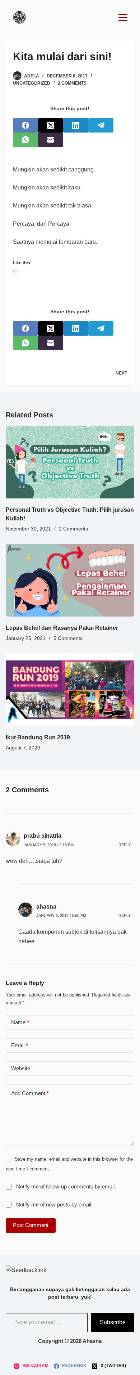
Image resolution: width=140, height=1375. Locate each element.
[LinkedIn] (75, 125)
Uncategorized (31, 83)
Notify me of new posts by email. (54, 1204)
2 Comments (72, 83)
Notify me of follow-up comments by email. (66, 1186)
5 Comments (68, 638)
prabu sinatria (42, 836)
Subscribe (113, 1322)
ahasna (46, 907)
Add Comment (30, 1093)
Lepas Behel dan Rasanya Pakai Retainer (62, 628)
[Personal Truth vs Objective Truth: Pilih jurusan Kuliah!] (70, 462)
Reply (124, 845)
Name (20, 1022)
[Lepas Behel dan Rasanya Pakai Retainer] (70, 580)
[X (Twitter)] (50, 125)
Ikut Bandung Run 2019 (38, 737)
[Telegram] (100, 125)
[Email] (50, 140)
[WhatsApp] (25, 140)
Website (20, 1068)
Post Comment (30, 1225)
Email (19, 1045)
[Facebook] (25, 125)
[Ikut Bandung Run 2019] (70, 689)
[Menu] (122, 17)
